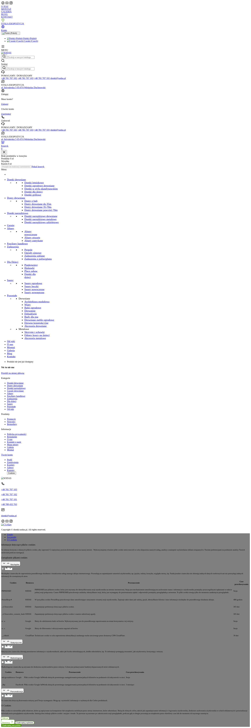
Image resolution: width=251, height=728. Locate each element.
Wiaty (27, 304)
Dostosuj (6, 723)
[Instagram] (11, 4)
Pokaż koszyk (38, 166)
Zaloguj (4, 104)
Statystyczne (16, 643)
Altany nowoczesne (30, 233)
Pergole (28, 249)
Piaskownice (31, 265)
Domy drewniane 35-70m (37, 207)
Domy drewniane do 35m (37, 204)
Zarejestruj (6, 114)
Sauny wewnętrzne (34, 292)
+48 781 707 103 (25, 78)
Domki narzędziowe (16, 388)
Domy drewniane (15, 385)
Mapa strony (12, 444)
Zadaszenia (12, 398)
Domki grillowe (32, 194)
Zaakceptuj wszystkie (11, 725)
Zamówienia (12, 462)
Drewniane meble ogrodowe (39, 319)
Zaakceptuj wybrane (24, 723)
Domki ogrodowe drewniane (39, 185)
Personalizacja (16, 692)
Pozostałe (11, 406)
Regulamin (12, 437)
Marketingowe (16, 658)
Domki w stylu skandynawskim (41, 188)
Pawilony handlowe (16, 396)
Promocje (11, 419)
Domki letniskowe (34, 182)
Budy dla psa (31, 316)
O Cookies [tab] (12, 540)
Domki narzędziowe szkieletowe (41, 222)
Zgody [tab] (10, 534)
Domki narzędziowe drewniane (40, 216)
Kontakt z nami (14, 442)
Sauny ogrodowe (33, 283)
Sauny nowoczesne (34, 289)
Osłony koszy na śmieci (37, 335)
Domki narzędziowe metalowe (40, 219)
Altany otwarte (32, 237)
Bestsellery (12, 424)
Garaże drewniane (15, 391)
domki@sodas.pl (58, 78)
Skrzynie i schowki (34, 332)
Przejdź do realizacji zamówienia (16, 167)
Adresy (10, 467)
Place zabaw (30, 271)
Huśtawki (29, 268)
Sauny (10, 404)
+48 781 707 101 (42, 78)
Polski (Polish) (30, 38)
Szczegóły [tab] (11, 537)
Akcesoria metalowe (35, 338)
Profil (9, 460)
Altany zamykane (33, 240)
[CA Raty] (6, 524)
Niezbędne (14, 565)
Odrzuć (5, 718)
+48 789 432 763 (9, 504)
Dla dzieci (11, 401)
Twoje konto (7, 455)
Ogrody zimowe (32, 252)
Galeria (10, 447)
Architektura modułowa (36, 301)
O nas (9, 439)
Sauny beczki (31, 286)
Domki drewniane (15, 383)
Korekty (11, 465)
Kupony (11, 470)
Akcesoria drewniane (35, 326)
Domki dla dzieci (33, 191)
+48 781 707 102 (9, 78)
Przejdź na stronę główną (12, 373)
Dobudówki (30, 313)
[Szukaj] (4, 56)
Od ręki (10, 409)
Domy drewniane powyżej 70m (41, 210)
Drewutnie (29, 310)
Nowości (11, 421)
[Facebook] (3, 4)
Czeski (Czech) (30, 41)
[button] (125, 62)
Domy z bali (30, 200)
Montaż (10, 450)
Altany (10, 393)
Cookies (11, 473)
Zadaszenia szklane (34, 255)
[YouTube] (7, 4)
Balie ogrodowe (32, 307)
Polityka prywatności (16, 434)
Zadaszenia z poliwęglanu (38, 258)
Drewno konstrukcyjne (36, 323)
